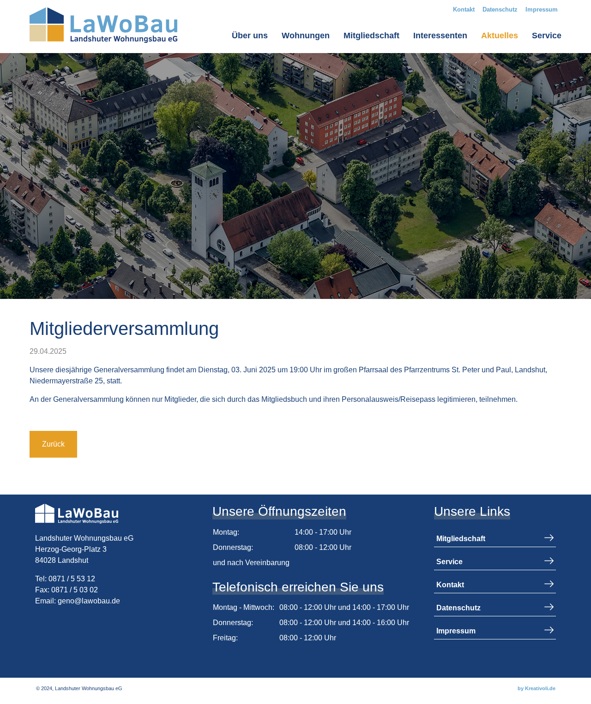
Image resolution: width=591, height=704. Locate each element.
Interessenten (440, 35)
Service (546, 35)
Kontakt (464, 9)
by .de (536, 688)
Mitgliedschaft (371, 35)
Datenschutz (500, 9)
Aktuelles (499, 35)
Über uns (250, 35)
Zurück (53, 444)
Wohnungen (306, 35)
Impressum (541, 9)
